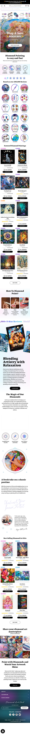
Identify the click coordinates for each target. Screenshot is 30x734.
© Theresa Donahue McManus (22, 166)
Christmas (14, 18)
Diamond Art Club (17, 721)
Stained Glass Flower (8, 584)
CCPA (13, 720)
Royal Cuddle (7, 557)
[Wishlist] (26, 5)
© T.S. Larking (7, 246)
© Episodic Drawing (7, 166)
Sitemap (17, 720)
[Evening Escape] (4, 193)
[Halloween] (19, 14)
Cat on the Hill (7, 165)
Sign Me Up (24, 707)
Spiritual (26, 18)
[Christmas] (14, 14)
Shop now (15, 685)
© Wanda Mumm (22, 558)
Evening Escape (7, 190)
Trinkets (8, 18)
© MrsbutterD (7, 611)
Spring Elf (7, 610)
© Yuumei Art (22, 246)
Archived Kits (22, 720)
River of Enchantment (22, 217)
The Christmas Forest (22, 270)
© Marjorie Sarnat (8, 192)
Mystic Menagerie (22, 190)
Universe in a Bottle (22, 165)
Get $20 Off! (18, 711)
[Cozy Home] (19, 247)
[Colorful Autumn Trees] (4, 273)
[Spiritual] (25, 14)
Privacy (9, 720)
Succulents (22, 584)
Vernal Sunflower (7, 245)
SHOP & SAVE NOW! (15, 45)
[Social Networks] (10, 715)
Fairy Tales (22, 610)
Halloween (20, 18)
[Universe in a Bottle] (19, 167)
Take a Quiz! (11, 711)
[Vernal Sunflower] (4, 247)
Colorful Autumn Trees (7, 270)
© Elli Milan (22, 192)
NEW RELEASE (10, 167)
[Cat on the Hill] (4, 167)
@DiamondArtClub (15, 633)
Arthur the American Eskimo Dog (8, 218)
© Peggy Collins (7, 219)
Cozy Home (22, 245)
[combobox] (15, 9)
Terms (6, 720)
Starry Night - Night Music (22, 557)
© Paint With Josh (22, 218)
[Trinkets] (8, 14)
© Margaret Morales (7, 558)
